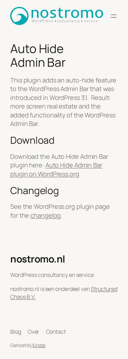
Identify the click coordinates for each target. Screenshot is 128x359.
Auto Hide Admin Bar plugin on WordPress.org (56, 169)
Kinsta (38, 345)
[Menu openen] (114, 16)
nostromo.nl (37, 258)
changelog (45, 215)
